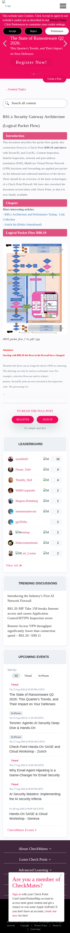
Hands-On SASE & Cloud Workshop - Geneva (28, 816)
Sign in (16, 894)
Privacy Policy (58, 20)
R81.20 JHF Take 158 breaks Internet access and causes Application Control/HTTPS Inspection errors (32, 613)
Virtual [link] (28, 675)
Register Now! (31, 62)
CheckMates (21, 830)
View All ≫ (14, 565)
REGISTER (22, 419)
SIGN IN (47, 419)
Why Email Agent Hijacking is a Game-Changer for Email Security (34, 772)
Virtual (14, 684)
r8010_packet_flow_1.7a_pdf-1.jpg (21, 339)
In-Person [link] (43, 675)
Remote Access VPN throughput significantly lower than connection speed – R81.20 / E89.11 (31, 630)
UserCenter (35, 929)
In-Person (16, 713)
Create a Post (54, 78)
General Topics (17, 89)
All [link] (16, 675)
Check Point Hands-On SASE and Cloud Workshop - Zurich (34, 749)
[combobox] (35, 103)
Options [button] (62, 89)
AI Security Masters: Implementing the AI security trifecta (34, 796)
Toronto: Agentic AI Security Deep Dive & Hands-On (34, 725)
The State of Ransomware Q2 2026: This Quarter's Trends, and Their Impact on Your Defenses (33, 699)
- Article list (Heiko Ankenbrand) (22, 224)
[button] (12, 31)
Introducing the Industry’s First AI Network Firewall (30, 598)
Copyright (24, 925)
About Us (56, 925)
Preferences (57, 31)
